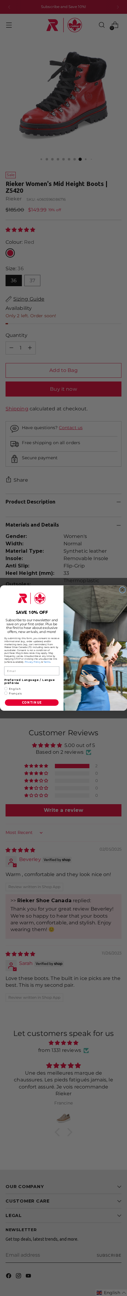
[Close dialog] (122, 590)
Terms (47, 661)
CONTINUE (32, 702)
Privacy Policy (33, 661)
